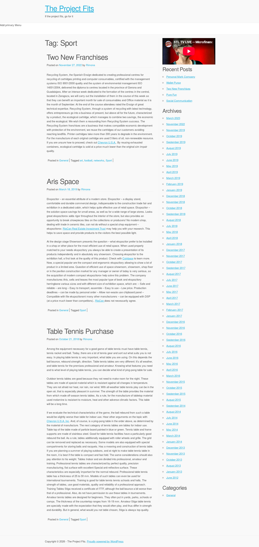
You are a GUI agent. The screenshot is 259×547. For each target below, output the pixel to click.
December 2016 (175, 322)
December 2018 (175, 196)
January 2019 (174, 190)
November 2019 (175, 130)
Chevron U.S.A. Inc (58, 421)
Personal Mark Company (180, 76)
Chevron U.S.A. (107, 142)
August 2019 (173, 148)
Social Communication (179, 100)
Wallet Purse (173, 82)
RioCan (99, 300)
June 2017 (172, 286)
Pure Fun (171, 94)
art (81, 160)
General (63, 160)
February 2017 (174, 310)
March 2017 (173, 304)
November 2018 (175, 202)
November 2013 (175, 453)
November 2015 (175, 381)
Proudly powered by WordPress (105, 541)
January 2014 (174, 441)
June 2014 (172, 423)
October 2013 (174, 459)
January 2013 (174, 471)
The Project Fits (69, 8)
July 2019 (171, 154)
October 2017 (174, 262)
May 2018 (172, 232)
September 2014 (175, 405)
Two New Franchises (77, 57)
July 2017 (171, 280)
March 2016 (173, 375)
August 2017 (173, 274)
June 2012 (172, 477)
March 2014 (173, 435)
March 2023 (173, 118)
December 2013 (175, 447)
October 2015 (174, 387)
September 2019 (175, 142)
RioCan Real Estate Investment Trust (84, 228)
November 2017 (175, 256)
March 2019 (173, 178)
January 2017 (174, 316)
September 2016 (175, 340)
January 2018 (174, 244)
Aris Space (63, 181)
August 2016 (173, 346)
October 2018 (174, 208)
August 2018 (173, 220)
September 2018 (175, 214)
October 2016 (174, 334)
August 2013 (173, 465)
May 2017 (172, 292)
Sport (109, 160)
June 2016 (172, 357)
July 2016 (171, 352)
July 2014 (171, 417)
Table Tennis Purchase (80, 331)
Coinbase (127, 258)
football (88, 160)
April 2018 (172, 238)
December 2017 (175, 250)
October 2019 (174, 136)
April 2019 (172, 172)
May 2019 (172, 166)
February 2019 (174, 184)
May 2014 (172, 429)
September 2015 (175, 393)
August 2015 (173, 399)
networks (99, 160)
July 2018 (171, 226)
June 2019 (172, 160)
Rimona (90, 65)
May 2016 (172, 363)
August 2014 (173, 411)
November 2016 (175, 328)
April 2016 (172, 369)
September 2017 (175, 268)
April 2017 (172, 298)
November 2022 (175, 124)
